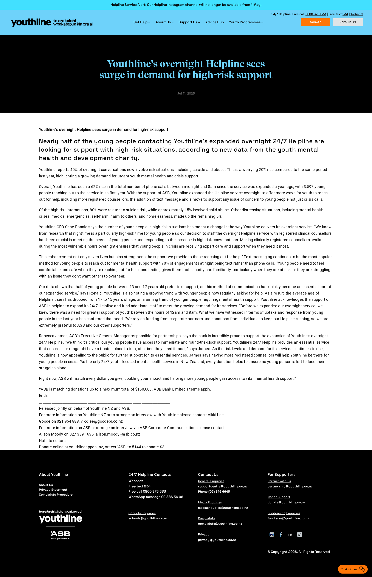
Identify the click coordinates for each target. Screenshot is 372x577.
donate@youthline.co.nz (286, 502)
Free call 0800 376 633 (147, 491)
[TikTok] (300, 534)
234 (345, 14)
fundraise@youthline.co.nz (288, 518)
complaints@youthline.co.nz (220, 524)
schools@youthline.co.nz (148, 518)
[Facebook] (281, 534)
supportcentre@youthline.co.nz (222, 486)
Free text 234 (139, 486)
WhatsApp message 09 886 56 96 (156, 497)
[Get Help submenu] (149, 22)
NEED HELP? (348, 22)
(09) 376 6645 (219, 491)
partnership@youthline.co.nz (290, 486)
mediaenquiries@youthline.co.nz (223, 508)
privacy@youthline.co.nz (217, 540)
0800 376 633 (315, 14)
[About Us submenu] (173, 22)
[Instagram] (272, 534)
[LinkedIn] (290, 534)
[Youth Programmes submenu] (262, 22)
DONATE (315, 22)
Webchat (356, 14)
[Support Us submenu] (199, 22)
